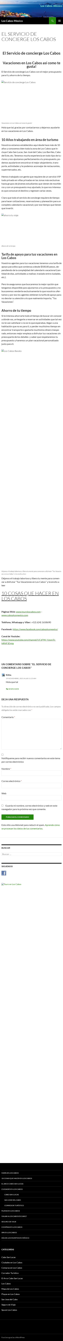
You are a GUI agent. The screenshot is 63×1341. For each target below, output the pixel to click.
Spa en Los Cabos (9, 1232)
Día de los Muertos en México (15, 1238)
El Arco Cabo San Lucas (12, 1184)
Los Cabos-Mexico (12, 20)
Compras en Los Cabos (11, 1227)
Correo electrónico (11, 781)
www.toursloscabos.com (28, 611)
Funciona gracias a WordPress (13, 1337)
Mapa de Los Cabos (10, 1173)
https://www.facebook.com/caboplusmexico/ (35, 629)
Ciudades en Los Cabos (12, 1189)
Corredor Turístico (14, 1205)
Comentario (8, 717)
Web (3, 793)
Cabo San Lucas (11, 1194)
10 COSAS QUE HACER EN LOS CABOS (30, 595)
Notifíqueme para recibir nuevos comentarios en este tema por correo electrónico (30, 760)
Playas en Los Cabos (10, 1211)
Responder (13, 689)
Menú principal (59, 20)
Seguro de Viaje (8, 1222)
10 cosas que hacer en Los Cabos (16, 1178)
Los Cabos (6, 1283)
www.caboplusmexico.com (14, 615)
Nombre (6, 768)
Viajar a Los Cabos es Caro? (14, 1216)
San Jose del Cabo (12, 1200)
